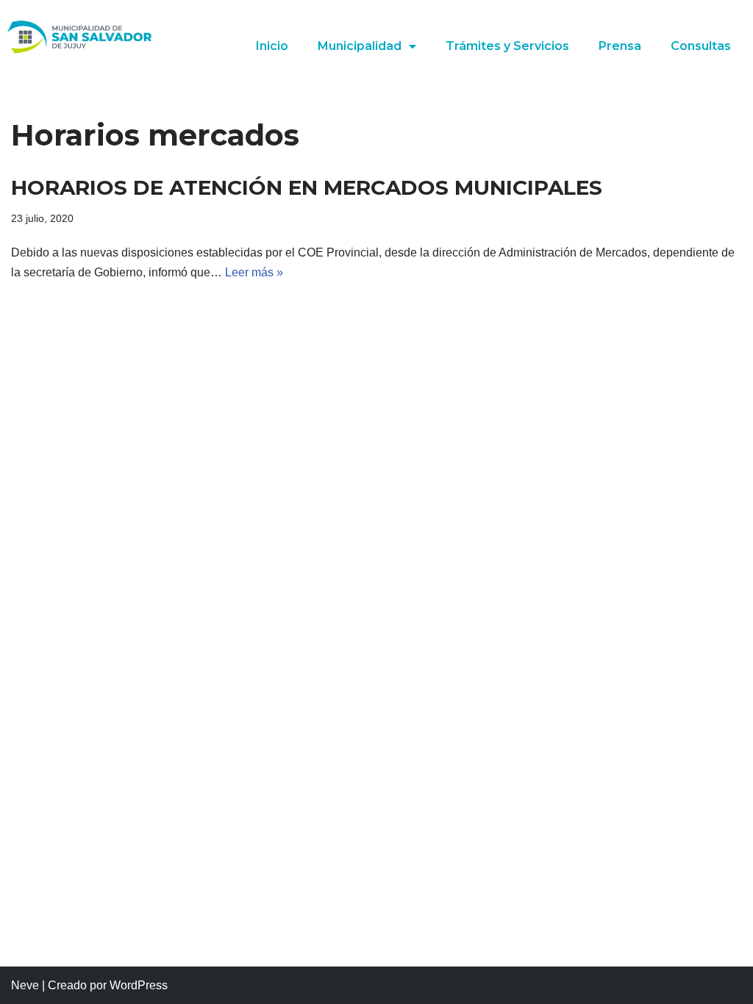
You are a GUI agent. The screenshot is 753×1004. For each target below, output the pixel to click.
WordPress (139, 985)
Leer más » (254, 272)
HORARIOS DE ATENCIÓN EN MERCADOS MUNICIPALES (306, 187)
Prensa (620, 46)
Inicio (272, 46)
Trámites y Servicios (507, 46)
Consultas (701, 46)
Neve (25, 985)
